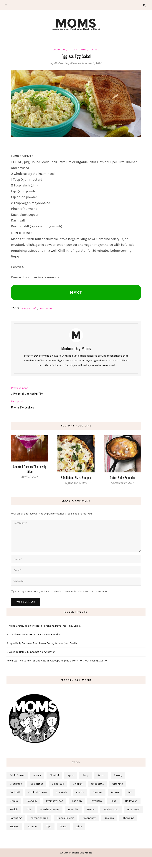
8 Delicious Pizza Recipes (76, 477)
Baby (85, 775)
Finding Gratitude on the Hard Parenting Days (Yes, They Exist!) (43, 625)
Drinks (14, 801)
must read (133, 809)
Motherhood (110, 809)
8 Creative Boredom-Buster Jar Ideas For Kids (33, 634)
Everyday (59, 50)
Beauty (118, 775)
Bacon (101, 775)
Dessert (97, 792)
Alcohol (54, 775)
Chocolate (97, 783)
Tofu (34, 308)
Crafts (80, 792)
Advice (37, 775)
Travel (63, 826)
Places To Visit (65, 818)
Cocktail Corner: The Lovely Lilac (29, 469)
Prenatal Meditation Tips (28, 393)
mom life (73, 809)
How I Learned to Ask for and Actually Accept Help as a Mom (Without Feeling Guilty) (56, 660)
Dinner (115, 792)
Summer (32, 826)
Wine (79, 826)
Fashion (77, 801)
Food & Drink (77, 50)
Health (14, 809)
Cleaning (117, 783)
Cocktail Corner (37, 792)
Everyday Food (54, 801)
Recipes (94, 50)
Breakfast (16, 783)
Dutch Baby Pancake (122, 477)
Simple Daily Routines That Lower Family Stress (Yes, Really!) (42, 643)
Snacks (14, 826)
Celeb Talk (58, 783)
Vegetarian (45, 308)
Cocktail (15, 792)
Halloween (131, 801)
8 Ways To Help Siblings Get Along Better (30, 651)
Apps (70, 775)
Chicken (77, 783)
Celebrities (36, 783)
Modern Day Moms (65, 63)
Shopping (128, 818)
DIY (130, 792)
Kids (29, 809)
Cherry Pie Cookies (22, 407)
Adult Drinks (17, 775)
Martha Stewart (49, 809)
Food (113, 801)
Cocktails (61, 792)
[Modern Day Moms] (76, 23)
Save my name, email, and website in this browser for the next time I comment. (61, 591)
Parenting (16, 818)
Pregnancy (89, 818)
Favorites (96, 801)
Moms (91, 809)
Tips (48, 826)
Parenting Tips (39, 818)
